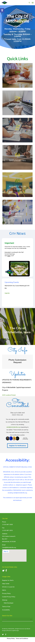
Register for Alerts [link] (7, 580)
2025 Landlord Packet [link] (9, 395)
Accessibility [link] (6, 610)
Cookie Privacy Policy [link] (8, 596)
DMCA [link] (4, 590)
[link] (2, 10)
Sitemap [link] (4, 600)
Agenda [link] (7, 293)
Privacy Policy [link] (6, 593)
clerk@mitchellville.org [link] (13, 427)
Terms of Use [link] (6, 606)
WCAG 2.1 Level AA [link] (8, 587)
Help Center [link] (5, 583)
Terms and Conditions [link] (22, 638)
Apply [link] (8, 255)
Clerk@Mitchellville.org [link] (9, 547)
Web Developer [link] (8, 603)
